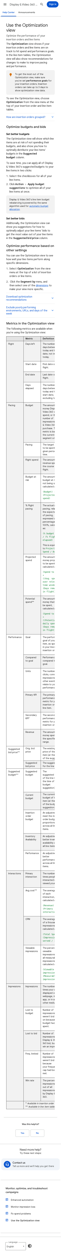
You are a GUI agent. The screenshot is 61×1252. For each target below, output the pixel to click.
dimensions (42, 285)
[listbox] (15, 1246)
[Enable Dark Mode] (29, 1246)
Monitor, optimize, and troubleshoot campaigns (27, 1190)
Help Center (9, 12)
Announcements (26, 12)
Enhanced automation (22, 1200)
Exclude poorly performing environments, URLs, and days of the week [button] (26, 310)
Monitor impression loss (23, 1206)
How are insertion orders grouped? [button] (25, 117)
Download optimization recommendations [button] (19, 298)
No (37, 1133)
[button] (5, 4)
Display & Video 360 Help (24, 4)
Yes (22, 1133)
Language (13, 1242)
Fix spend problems (21, 1213)
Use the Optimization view (25, 1220)
